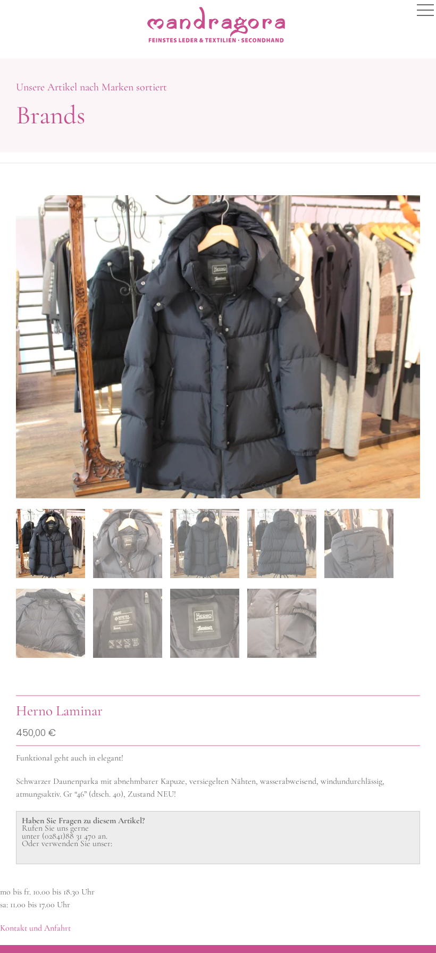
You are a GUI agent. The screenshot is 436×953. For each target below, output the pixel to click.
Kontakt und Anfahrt (35, 928)
